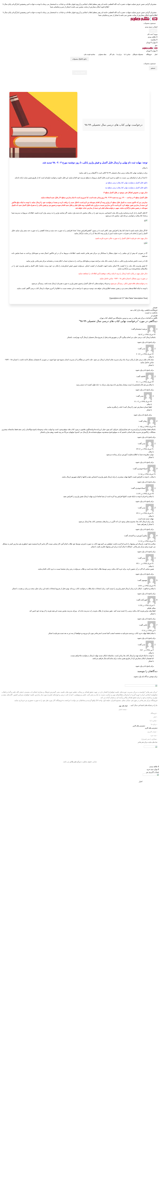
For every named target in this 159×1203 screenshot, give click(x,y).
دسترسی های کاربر (145, 727)
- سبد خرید (153, 735)
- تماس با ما (153, 720)
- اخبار (155, 717)
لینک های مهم (123, 706)
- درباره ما (154, 724)
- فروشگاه (154, 713)
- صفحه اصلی (123, 709)
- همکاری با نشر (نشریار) (149, 739)
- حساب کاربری (152, 732)
